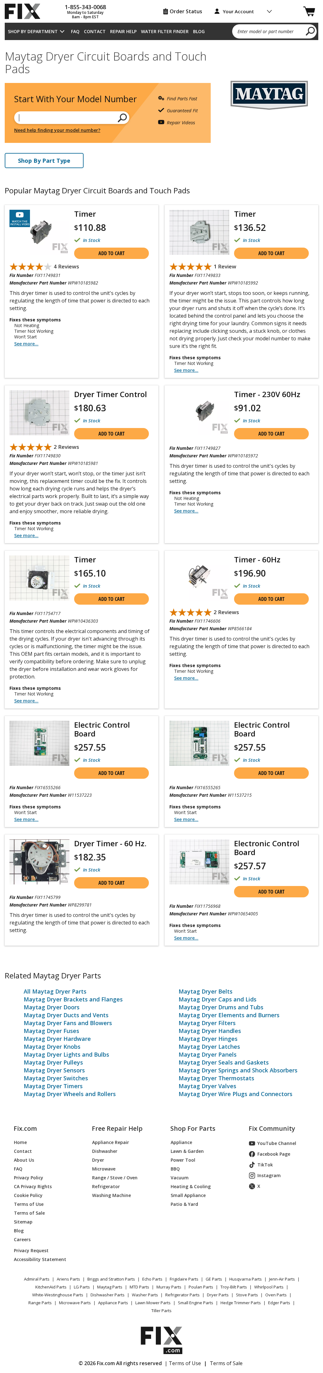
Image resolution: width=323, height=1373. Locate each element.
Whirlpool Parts (269, 1287)
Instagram (269, 1175)
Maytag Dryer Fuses (51, 1031)
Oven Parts (276, 1295)
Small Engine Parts (195, 1303)
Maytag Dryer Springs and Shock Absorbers (238, 1070)
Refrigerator (106, 1186)
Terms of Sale (29, 1213)
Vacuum (180, 1178)
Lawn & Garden (187, 1151)
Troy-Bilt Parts (233, 1287)
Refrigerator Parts (182, 1295)
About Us (24, 1160)
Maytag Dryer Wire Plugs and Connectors (235, 1094)
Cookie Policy (28, 1195)
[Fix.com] (25, 11)
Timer (85, 213)
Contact (95, 31)
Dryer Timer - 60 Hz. (110, 843)
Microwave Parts (75, 1303)
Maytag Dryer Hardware (57, 1038)
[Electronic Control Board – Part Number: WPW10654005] (199, 861)
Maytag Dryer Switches (56, 1078)
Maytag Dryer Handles (210, 1031)
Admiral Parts (37, 1279)
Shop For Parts (192, 1128)
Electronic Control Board (266, 847)
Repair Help (123, 31)
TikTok (265, 1165)
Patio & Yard (184, 1204)
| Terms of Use (183, 1363)
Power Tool (183, 1160)
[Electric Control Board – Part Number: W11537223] (39, 743)
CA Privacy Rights (33, 1186)
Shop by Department (33, 31)
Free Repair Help (117, 1128)
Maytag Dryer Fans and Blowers (68, 1023)
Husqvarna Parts (245, 1279)
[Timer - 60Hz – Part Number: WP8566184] (199, 578)
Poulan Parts (201, 1287)
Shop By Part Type (44, 160)
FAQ (75, 31)
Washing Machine (111, 1195)
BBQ (175, 1169)
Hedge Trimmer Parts (240, 1303)
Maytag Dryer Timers (53, 1086)
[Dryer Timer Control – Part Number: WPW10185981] (39, 412)
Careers (22, 1239)
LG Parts (82, 1287)
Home (20, 1142)
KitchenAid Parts (51, 1287)
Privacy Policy (28, 1178)
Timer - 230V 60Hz (267, 394)
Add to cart (111, 253)
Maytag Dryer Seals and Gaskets (224, 1062)
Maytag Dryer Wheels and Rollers (70, 1094)
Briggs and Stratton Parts (111, 1279)
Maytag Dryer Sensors (54, 1070)
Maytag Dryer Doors (51, 1007)
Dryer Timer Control (110, 394)
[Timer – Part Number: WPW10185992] (199, 232)
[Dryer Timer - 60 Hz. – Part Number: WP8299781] (39, 861)
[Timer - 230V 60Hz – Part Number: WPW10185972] (199, 412)
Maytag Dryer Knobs (52, 1046)
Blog (199, 31)
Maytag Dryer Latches (209, 1046)
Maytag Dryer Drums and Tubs (221, 1007)
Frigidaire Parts (184, 1279)
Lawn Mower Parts (153, 1303)
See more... (26, 344)
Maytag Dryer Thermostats (216, 1078)
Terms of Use (29, 1204)
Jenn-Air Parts (282, 1279)
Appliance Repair (110, 1142)
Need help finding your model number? (57, 130)
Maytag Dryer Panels (208, 1054)
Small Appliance (188, 1195)
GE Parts (214, 1279)
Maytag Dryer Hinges (208, 1038)
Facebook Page (273, 1154)
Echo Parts (152, 1279)
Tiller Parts (161, 1310)
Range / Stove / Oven (115, 1178)
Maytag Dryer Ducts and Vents (66, 1015)
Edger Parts (279, 1303)
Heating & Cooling (191, 1186)
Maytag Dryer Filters (207, 1023)
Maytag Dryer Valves (207, 1086)
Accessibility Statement (40, 1259)
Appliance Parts (113, 1303)
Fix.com (25, 1128)
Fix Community (272, 1128)
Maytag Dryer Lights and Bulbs (66, 1054)
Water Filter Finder (165, 31)
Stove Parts (247, 1295)
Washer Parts (145, 1295)
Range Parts (40, 1303)
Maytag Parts (109, 1287)
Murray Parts (168, 1287)
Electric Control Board (102, 729)
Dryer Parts (218, 1295)
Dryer (98, 1160)
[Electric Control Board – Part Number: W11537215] (199, 743)
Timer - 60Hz (257, 559)
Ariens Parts (68, 1279)
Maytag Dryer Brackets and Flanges (73, 999)
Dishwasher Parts (108, 1295)
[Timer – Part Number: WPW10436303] (39, 578)
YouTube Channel (276, 1143)
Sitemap (23, 1222)
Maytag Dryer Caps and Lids (217, 999)
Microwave (103, 1169)
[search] (310, 31)
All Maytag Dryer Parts (55, 991)
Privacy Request (31, 1250)
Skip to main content (162, 6)
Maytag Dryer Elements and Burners (229, 1015)
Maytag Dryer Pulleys (53, 1062)
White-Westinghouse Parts (57, 1295)
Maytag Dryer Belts (205, 991)
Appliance (181, 1142)
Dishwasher (104, 1151)
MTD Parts (139, 1287)
